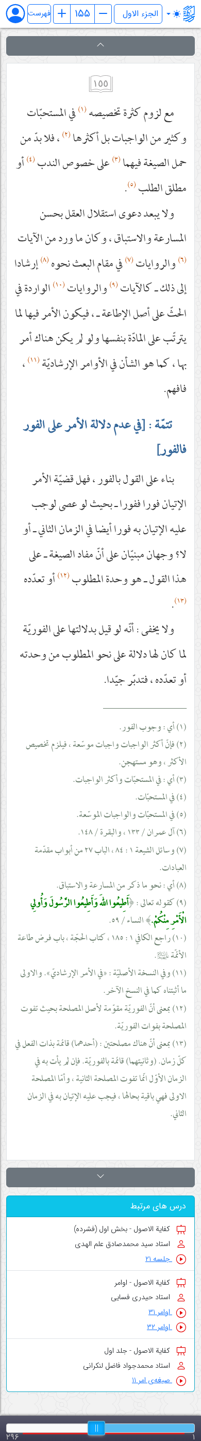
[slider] (96, 1428)
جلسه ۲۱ (158, 1259)
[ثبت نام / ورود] (20, 13)
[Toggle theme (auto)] (173, 14)
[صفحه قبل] (62, 14)
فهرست (39, 14)
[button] (100, 46)
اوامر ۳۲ (159, 1327)
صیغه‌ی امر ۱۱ (152, 1380)
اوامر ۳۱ (160, 1312)
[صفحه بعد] (103, 14)
